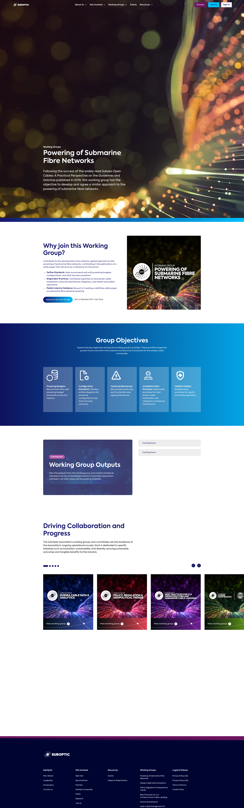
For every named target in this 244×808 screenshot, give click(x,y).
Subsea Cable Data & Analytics (153, 783)
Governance (48, 785)
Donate (200, 5)
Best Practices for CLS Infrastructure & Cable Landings (153, 796)
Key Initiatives (81, 780)
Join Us (213, 5)
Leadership (48, 780)
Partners (79, 785)
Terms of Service (179, 785)
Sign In (226, 5)
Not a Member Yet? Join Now (89, 300)
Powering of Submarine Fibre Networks (152, 777)
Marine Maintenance (149, 802)
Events (133, 5)
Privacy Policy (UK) (180, 780)
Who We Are (48, 776)
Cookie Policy (178, 789)
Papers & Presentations (117, 780)
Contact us (48, 789)
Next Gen (79, 776)
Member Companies (84, 789)
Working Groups (116, 5)
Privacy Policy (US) (180, 776)
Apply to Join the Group (58, 300)
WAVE (78, 794)
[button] (81, 5)
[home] (21, 5)
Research (79, 799)
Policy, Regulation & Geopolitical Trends (154, 789)
